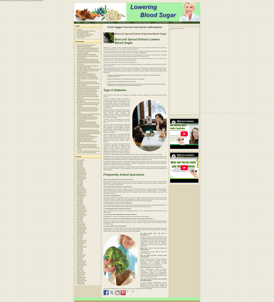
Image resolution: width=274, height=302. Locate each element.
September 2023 (82, 214)
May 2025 (80, 184)
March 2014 (80, 275)
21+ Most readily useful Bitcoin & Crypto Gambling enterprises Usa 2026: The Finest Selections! (88, 70)
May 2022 (80, 238)
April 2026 (80, 166)
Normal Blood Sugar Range (85, 34)
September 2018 (82, 246)
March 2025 (80, 187)
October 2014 (81, 274)
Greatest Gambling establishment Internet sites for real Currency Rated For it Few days (87, 56)
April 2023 (80, 221)
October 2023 (81, 213)
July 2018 (80, 248)
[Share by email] (134, 292)
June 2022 (80, 237)
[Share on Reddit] (117, 292)
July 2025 (80, 181)
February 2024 (81, 206)
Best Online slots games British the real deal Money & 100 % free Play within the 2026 (88, 104)
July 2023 (80, 218)
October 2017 (81, 256)
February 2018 (81, 255)
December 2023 (81, 210)
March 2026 (80, 168)
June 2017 (80, 258)
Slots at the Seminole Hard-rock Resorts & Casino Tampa (86, 45)
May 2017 (80, 259)
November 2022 (81, 229)
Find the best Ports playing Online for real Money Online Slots (87, 66)
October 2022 (81, 230)
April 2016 (80, 269)
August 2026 (80, 160)
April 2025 (80, 185)
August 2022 (80, 234)
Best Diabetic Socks (83, 32)
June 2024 (80, 200)
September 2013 (82, 280)
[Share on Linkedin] (128, 292)
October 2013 (81, 279)
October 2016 (81, 263)
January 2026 (81, 171)
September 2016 (82, 264)
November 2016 (81, 261)
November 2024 (81, 192)
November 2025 (81, 174)
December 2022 (81, 227)
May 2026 (80, 165)
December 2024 (81, 190)
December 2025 (81, 173)
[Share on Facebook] (106, 292)
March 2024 (80, 205)
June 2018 (80, 250)
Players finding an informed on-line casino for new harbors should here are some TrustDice (88, 83)
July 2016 (80, 267)
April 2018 (80, 253)
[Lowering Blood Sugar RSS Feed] (76, 299)
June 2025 (80, 182)
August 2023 (80, 216)
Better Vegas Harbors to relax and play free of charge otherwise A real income (88, 87)
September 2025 (82, 177)
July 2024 (80, 198)
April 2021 (80, 245)
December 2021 (81, 240)
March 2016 (80, 271)
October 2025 (81, 176)
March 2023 (80, 222)
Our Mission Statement (83, 36)
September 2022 (82, 232)
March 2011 (80, 282)
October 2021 (81, 243)
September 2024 (82, 195)
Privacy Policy (81, 37)
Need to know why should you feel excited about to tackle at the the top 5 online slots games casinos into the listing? (88, 110)
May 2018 (80, 251)
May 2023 (80, 219)
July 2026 (80, 161)
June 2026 (80, 163)
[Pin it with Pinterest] (123, 292)
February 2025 (81, 189)
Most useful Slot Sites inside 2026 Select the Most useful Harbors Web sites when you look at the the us (87, 91)
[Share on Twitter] (111, 292)
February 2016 (81, 272)
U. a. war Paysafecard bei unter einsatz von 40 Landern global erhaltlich (88, 151)
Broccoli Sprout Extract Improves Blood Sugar (140, 33)
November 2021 (81, 242)
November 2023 (81, 211)
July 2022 (80, 235)
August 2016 (80, 266)
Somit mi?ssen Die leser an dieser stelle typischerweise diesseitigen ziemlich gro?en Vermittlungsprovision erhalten (88, 147)
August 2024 (80, 197)
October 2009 (81, 283)
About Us (79, 29)
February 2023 (81, 224)
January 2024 (81, 208)
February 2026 (81, 169)
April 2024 (80, 203)
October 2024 (81, 193)
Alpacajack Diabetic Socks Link (86, 31)
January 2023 (81, 226)
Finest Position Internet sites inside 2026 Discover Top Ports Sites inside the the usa (87, 96)
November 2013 (81, 277)
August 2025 (80, 179)
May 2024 (80, 202)
